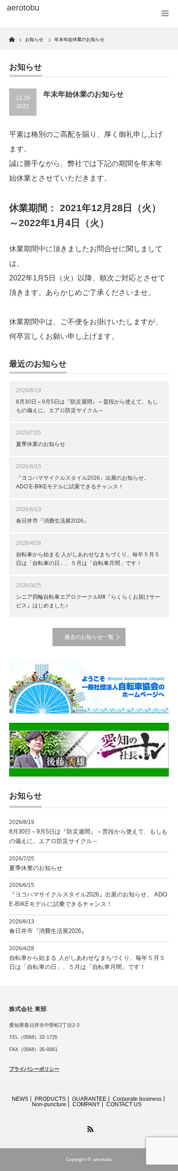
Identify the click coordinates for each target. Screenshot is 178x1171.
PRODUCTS (50, 1099)
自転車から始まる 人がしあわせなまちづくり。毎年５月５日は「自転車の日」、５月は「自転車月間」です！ (88, 558)
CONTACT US (123, 1104)
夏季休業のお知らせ (40, 444)
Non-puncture (49, 1104)
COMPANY (86, 1104)
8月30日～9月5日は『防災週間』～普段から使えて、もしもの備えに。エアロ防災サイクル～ (87, 406)
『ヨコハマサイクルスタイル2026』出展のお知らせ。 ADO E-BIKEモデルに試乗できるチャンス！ (82, 482)
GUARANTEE (89, 1099)
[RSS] (89, 1128)
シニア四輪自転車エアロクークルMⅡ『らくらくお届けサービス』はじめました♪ (88, 601)
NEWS (20, 1099)
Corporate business (137, 1099)
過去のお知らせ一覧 (89, 637)
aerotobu (102, 1159)
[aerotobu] (42, 8)
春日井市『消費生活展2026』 (52, 521)
